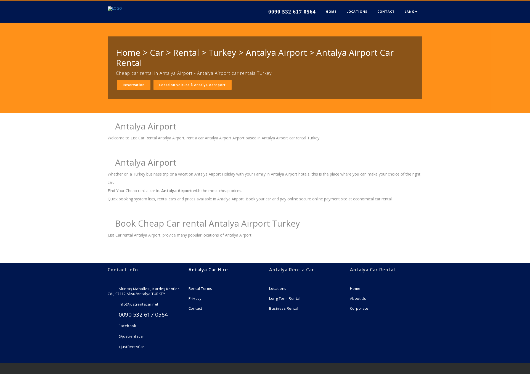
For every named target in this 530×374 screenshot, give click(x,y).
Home (355, 288)
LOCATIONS (356, 11)
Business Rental (283, 308)
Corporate (359, 308)
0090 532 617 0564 (291, 12)
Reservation (134, 85)
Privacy (195, 298)
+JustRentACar (131, 346)
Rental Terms (200, 288)
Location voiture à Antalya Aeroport (192, 85)
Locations (278, 288)
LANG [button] (410, 11)
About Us (358, 298)
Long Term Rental (284, 298)
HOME (331, 11)
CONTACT (386, 11)
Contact (195, 308)
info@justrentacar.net (138, 304)
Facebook (127, 325)
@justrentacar (131, 336)
